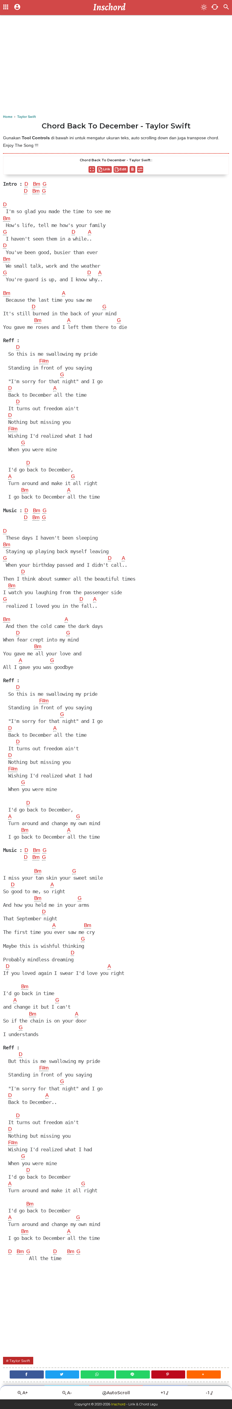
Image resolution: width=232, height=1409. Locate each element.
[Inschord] (111, 8)
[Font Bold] (132, 169)
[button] (204, 1374)
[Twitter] (62, 1374)
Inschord (118, 1404)
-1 (207, 1392)
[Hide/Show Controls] (140, 169)
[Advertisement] (116, 66)
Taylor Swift (19, 1360)
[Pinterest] (168, 1374)
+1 (163, 1392)
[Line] (133, 1374)
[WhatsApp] (97, 1374)
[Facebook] (27, 1374)
